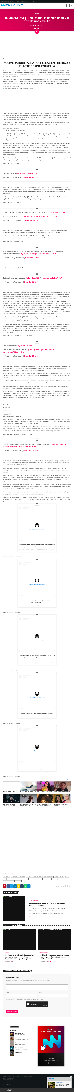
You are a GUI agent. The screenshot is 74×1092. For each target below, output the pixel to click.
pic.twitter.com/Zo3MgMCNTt (52, 278)
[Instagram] (33, 1)
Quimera (55, 879)
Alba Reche (34, 549)
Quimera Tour (62, 879)
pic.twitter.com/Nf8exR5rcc (27, 447)
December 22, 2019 (32, 220)
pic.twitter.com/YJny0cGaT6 (27, 173)
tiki (33, 769)
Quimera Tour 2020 (8, 881)
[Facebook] (35, 1)
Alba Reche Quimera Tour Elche (35, 876)
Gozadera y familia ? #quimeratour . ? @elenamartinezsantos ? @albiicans (37, 713)
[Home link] (12, 5)
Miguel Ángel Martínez (37, 662)
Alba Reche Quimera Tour (18, 876)
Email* (40, 992)
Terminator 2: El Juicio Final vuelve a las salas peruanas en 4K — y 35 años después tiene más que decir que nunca (19, 957)
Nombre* (7, 992)
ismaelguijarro (35, 605)
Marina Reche (47, 879)
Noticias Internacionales (34, 900)
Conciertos (36, 13)
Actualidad (7, 952)
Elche (66, 876)
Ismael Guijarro (23, 879)
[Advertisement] (37, 47)
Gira (5, 879)
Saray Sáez (34, 716)
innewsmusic (10, 873)
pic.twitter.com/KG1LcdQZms (13, 352)
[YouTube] (26, 1)
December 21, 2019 (31, 177)
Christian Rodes (59, 876)
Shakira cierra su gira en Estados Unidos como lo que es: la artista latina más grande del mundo (54, 957)
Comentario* (8, 983)
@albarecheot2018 (58, 212)
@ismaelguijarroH (34, 350)
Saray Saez (18, 881)
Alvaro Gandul (49, 876)
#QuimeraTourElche (30, 216)
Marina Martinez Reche (36, 879)
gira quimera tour (12, 879)
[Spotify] (31, 1)
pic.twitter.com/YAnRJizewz (47, 216)
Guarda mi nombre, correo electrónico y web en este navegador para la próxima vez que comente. (25, 999)
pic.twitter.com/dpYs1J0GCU (45, 254)
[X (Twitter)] (29, 1)
